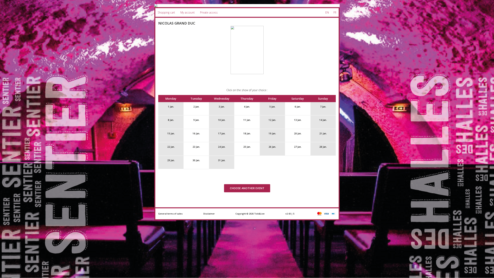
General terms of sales (170, 213)
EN (327, 12)
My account (187, 12)
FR (334, 12)
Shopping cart (166, 12)
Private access (209, 12)
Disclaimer (209, 213)
